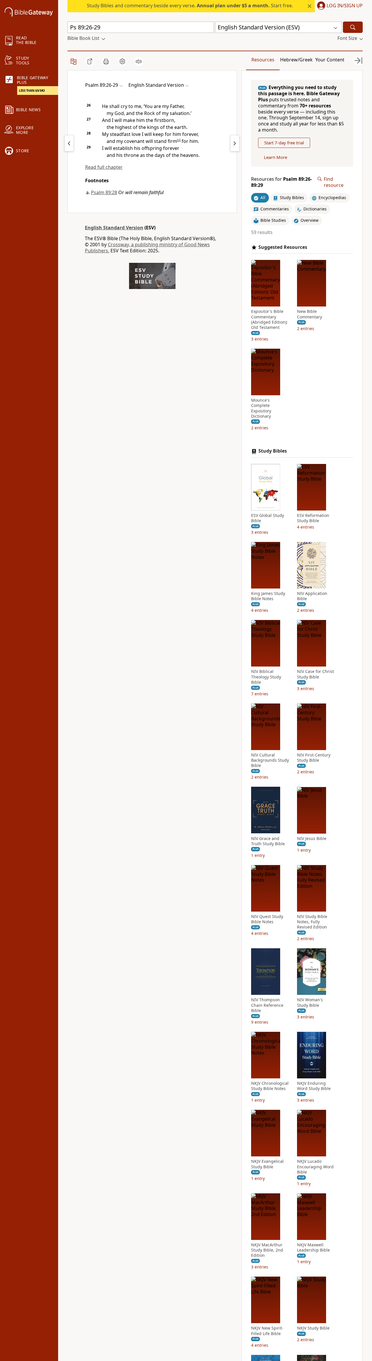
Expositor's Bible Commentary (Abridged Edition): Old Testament (269, 319)
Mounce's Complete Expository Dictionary (261, 408)
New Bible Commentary (309, 314)
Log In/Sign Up (345, 6)
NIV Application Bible (312, 596)
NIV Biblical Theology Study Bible (266, 677)
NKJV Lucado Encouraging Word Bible (315, 1166)
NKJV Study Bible (313, 1328)
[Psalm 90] (234, 143)
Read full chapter (104, 167)
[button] (339, 6)
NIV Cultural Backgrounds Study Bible (270, 760)
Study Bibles (272, 451)
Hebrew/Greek (296, 59)
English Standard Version (114, 227)
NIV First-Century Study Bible (313, 757)
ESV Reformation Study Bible (313, 518)
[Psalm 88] (69, 143)
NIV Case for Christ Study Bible (315, 674)
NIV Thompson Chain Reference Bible (267, 1005)
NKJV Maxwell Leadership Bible (313, 1247)
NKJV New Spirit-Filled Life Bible (267, 1330)
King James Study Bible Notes (268, 596)
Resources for (281, 182)
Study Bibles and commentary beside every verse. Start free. (190, 5)
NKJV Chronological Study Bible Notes (270, 1086)
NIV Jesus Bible (311, 838)
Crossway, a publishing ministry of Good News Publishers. (147, 247)
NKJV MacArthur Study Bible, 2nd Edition (267, 1250)
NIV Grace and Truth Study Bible (268, 841)
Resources (262, 59)
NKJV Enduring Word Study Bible (314, 1086)
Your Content (329, 59)
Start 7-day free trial (284, 143)
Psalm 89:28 (104, 192)
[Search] (353, 27)
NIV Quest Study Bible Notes (267, 919)
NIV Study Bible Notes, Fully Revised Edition (312, 922)
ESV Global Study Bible (267, 518)
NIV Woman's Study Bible (310, 1002)
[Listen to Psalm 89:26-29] (138, 61)
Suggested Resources (282, 247)
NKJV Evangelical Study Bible (267, 1164)
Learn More (275, 157)
